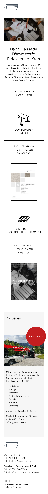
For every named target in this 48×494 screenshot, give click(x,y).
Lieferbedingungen (13, 487)
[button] (11, 7)
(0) (13, 458)
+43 (10, 458)
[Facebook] (8, 481)
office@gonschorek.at (21, 461)
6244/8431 (21, 458)
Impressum (10, 484)
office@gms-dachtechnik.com (25, 472)
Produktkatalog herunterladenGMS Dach (24, 249)
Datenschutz (22, 484)
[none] (24, 186)
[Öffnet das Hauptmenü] (41, 7)
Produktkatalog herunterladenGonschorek (24, 149)
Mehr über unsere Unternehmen (24, 93)
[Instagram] (5, 481)
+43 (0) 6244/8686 (17, 469)
